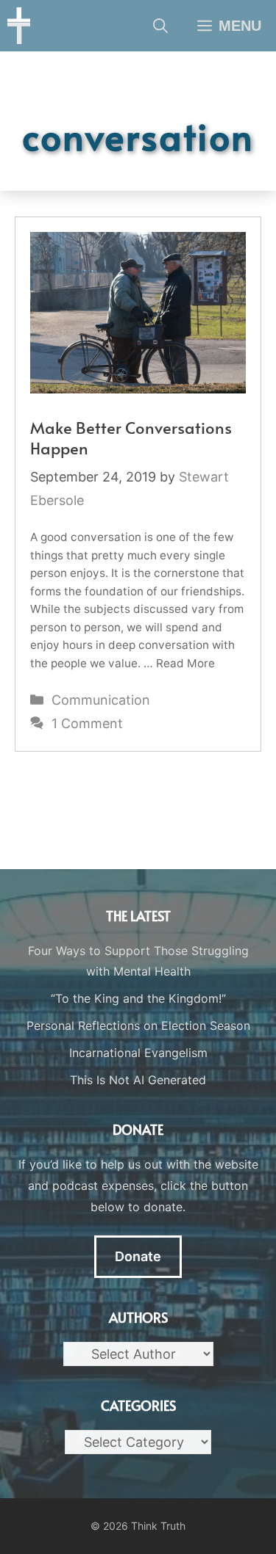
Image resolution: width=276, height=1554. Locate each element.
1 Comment (87, 723)
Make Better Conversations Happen (131, 438)
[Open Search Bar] (160, 25)
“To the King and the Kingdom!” (138, 998)
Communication (101, 700)
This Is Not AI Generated (138, 1079)
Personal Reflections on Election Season (138, 1025)
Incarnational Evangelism (138, 1052)
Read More (185, 663)
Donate (138, 1256)
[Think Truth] (18, 25)
